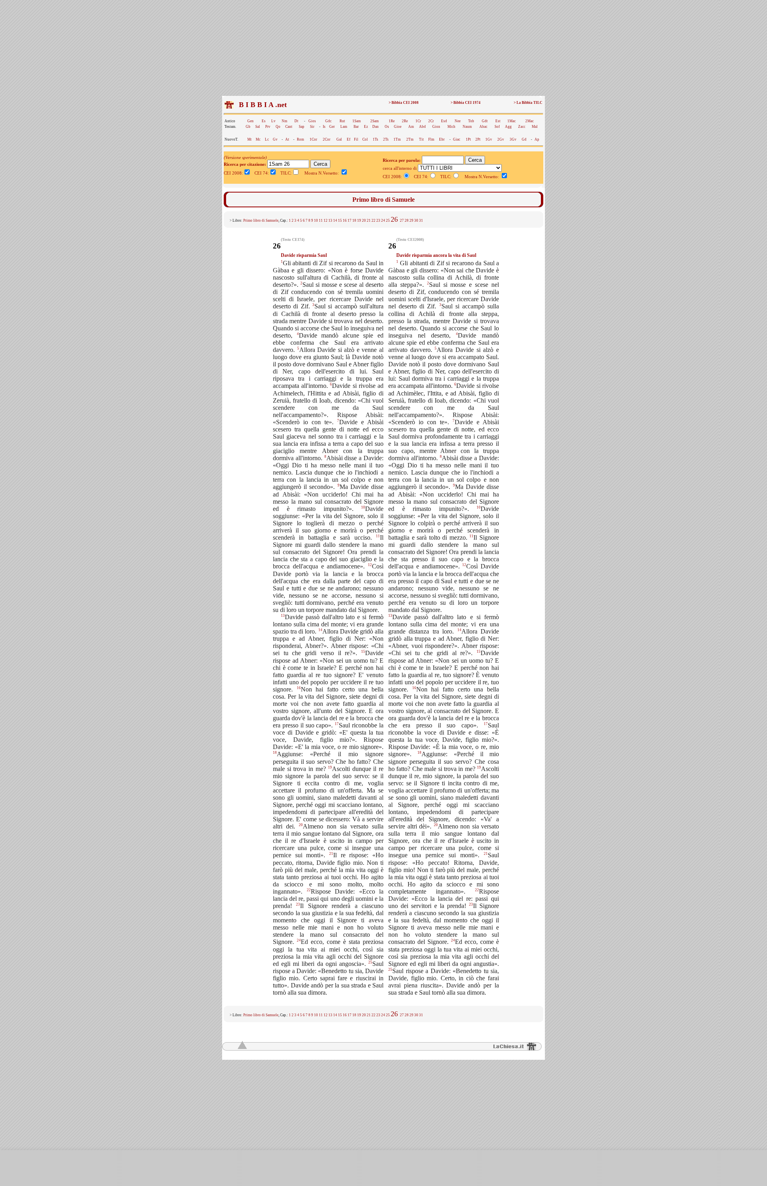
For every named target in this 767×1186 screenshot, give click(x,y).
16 (345, 220)
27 (402, 220)
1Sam (356, 121)
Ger (332, 127)
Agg (508, 127)
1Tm (397, 139)
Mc (258, 139)
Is (324, 127)
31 (421, 220)
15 (340, 220)
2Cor (326, 139)
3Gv (513, 139)
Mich (451, 127)
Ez (366, 127)
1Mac (511, 121)
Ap (537, 139)
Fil (356, 139)
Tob (471, 121)
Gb (248, 127)
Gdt (485, 121)
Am (411, 127)
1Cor (313, 139)
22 (374, 220)
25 (388, 220)
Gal (339, 139)
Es (264, 121)
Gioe (397, 127)
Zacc (521, 127)
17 (350, 220)
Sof (497, 127)
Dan (375, 127)
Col (365, 139)
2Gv (500, 139)
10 (316, 220)
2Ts (386, 139)
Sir (312, 127)
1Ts (375, 139)
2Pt (478, 139)
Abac (483, 127)
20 (364, 220)
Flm (431, 139)
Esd (444, 121)
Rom (300, 139)
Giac (456, 139)
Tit (421, 139)
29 (411, 220)
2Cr (431, 121)
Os (387, 127)
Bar (356, 127)
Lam (343, 127)
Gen (250, 121)
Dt (296, 121)
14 (335, 220)
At (287, 139)
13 (330, 220)
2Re (405, 121)
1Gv (488, 139)
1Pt (468, 139)
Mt (249, 139)
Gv (275, 139)
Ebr (442, 139)
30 (416, 220)
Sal (257, 127)
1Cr (418, 121)
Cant (288, 127)
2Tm (409, 139)
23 (378, 220)
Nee (458, 121)
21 (369, 220)
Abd (422, 127)
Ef (348, 139)
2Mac (529, 121)
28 (407, 220)
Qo (278, 127)
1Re (392, 121)
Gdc (328, 121)
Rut (342, 121)
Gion (436, 127)
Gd (524, 139)
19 (359, 220)
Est (498, 121)
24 (383, 220)
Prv (267, 127)
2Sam (374, 121)
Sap (301, 127)
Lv (273, 121)
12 (326, 220)
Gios (312, 121)
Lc (267, 139)
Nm (284, 121)
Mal (535, 127)
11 (321, 220)
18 (354, 220)
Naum (467, 127)
